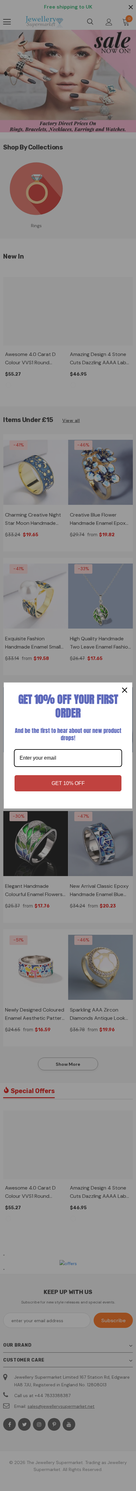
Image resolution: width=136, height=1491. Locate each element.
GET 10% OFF (68, 783)
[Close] (124, 690)
